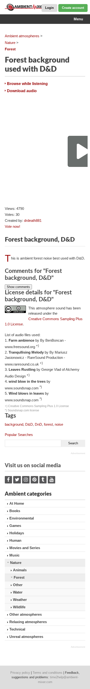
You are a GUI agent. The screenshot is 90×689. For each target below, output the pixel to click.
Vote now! (12, 226)
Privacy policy (20, 672)
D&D (29, 424)
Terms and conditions (47, 672)
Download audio (22, 91)
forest (48, 424)
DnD (38, 424)
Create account (73, 8)
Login (49, 8)
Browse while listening (27, 84)
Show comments (18, 287)
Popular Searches (19, 435)
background (14, 424)
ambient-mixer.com (29, 7)
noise (59, 424)
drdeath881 (33, 220)
